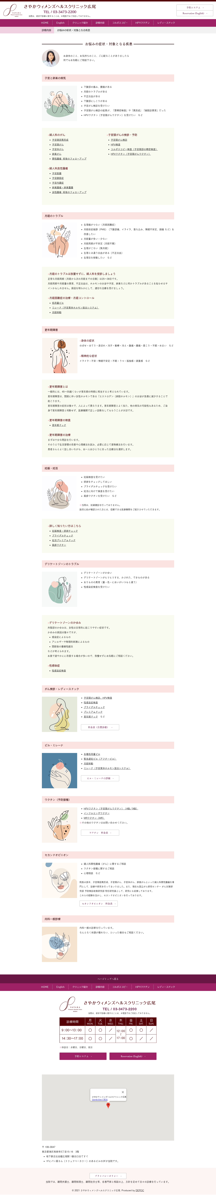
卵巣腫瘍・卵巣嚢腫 (62, 187)
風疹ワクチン (59, 545)
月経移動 (56, 312)
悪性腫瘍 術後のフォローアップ (69, 159)
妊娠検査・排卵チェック (65, 531)
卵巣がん (56, 154)
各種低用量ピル (92, 754)
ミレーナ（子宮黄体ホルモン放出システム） (75, 307)
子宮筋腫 (56, 173)
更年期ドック (91, 716)
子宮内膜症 (58, 183)
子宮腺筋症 (58, 178)
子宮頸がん (58, 144)
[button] (80, 22)
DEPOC (140, 1190)
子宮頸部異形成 (60, 140)
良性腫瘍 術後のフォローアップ (69, 192)
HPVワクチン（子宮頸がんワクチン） (131, 154)
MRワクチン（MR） (94, 818)
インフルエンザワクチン (97, 813)
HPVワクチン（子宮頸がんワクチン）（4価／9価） (111, 808)
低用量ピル (58, 303)
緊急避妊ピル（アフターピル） (100, 759)
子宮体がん (58, 149)
